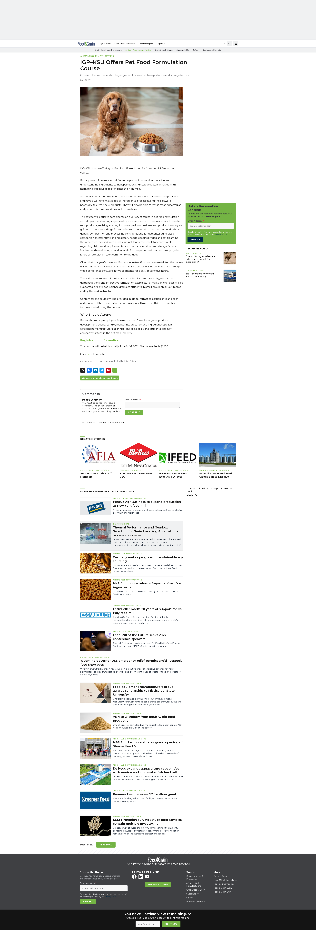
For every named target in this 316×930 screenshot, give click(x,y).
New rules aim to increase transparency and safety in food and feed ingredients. (146, 593)
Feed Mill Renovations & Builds (129, 498)
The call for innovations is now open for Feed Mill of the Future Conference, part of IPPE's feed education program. (146, 644)
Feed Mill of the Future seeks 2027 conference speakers (139, 637)
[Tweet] (101, 370)
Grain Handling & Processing (214, 470)
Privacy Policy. (221, 234)
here (89, 354)
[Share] (89, 370)
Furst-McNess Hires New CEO (136, 475)
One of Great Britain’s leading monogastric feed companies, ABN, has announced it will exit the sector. (148, 726)
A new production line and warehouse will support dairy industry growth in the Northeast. (147, 511)
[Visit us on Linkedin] (140, 876)
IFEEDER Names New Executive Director (173, 475)
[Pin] (108, 370)
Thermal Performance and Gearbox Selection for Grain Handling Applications (145, 529)
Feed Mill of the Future (125, 631)
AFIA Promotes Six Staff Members (96, 475)
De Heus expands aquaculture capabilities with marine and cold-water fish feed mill (146, 770)
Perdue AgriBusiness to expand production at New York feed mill (147, 503)
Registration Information (99, 340)
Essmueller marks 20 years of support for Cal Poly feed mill (148, 611)
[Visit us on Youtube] (147, 876)
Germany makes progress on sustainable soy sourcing (148, 559)
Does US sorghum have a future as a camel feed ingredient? (200, 259)
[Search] (229, 43)
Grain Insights (193, 253)
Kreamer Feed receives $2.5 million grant (144, 794)
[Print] (82, 370)
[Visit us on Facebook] (134, 876)
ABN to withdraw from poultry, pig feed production (144, 718)
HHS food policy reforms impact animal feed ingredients (147, 585)
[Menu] (235, 43)
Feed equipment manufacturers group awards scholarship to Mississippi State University (144, 690)
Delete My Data (158, 884)
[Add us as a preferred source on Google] (114, 370)
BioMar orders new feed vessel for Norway (200, 275)
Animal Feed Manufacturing (97, 56)
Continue (171, 924)
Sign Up (195, 239)
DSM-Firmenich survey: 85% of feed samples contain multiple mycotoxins (147, 821)
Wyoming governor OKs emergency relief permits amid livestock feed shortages (131, 662)
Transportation (194, 271)
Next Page (106, 845)
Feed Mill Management (131, 470)
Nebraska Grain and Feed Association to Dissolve (215, 475)
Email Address (133, 400)
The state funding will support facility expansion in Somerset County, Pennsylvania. (145, 800)
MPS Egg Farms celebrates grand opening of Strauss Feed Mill (147, 744)
